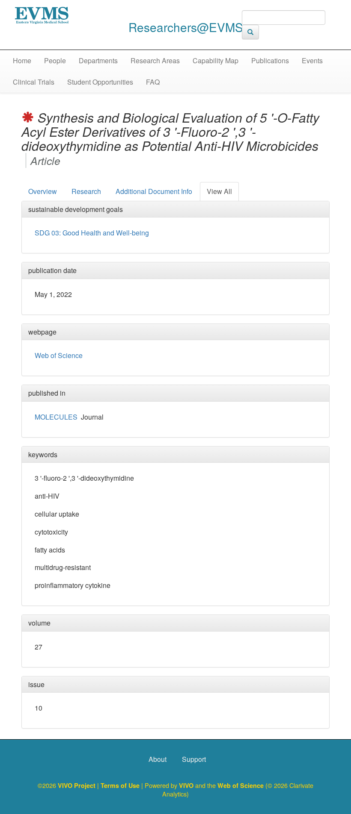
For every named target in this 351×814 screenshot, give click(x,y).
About (158, 759)
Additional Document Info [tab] (154, 191)
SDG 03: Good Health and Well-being (92, 233)
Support (194, 759)
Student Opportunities (100, 82)
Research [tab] (86, 191)
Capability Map (215, 60)
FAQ (153, 82)
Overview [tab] (42, 191)
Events (312, 60)
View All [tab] (219, 191)
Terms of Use (121, 785)
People (55, 60)
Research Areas (155, 60)
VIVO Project (77, 785)
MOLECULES (56, 417)
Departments (98, 60)
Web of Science (59, 355)
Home (22, 60)
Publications (270, 60)
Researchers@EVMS (185, 26)
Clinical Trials (33, 82)
